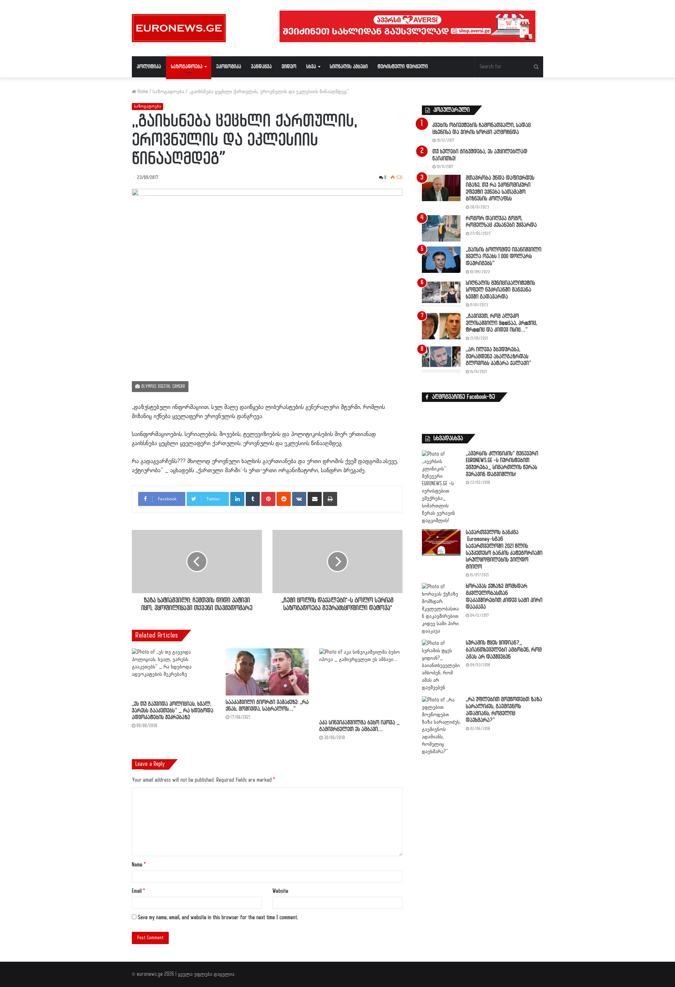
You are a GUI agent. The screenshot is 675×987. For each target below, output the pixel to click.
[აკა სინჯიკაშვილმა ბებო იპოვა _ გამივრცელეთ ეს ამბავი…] (361, 682)
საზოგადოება (186, 67)
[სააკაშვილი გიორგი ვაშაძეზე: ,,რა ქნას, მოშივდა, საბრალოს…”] (267, 671)
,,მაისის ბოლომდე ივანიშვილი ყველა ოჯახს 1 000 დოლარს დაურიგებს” (503, 257)
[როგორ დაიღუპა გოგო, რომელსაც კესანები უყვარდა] (441, 228)
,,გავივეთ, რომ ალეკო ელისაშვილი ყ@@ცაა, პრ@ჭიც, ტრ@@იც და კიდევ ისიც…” (501, 323)
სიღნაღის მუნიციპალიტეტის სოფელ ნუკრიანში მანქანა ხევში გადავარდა (500, 290)
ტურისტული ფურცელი (403, 67)
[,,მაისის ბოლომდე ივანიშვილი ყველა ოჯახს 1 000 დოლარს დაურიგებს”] (441, 259)
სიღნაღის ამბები (349, 67)
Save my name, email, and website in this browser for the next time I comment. (218, 917)
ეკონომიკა (228, 67)
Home (142, 91)
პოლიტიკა (149, 67)
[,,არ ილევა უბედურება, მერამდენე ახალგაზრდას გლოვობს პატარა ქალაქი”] (441, 359)
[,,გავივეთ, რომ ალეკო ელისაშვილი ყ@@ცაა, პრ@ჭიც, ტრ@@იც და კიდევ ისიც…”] (441, 326)
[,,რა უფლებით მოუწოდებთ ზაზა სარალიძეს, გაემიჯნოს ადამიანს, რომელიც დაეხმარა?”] (441, 725)
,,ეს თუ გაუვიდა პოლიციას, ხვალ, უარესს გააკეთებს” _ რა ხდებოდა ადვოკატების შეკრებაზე (172, 710)
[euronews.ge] (179, 28)
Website (280, 891)
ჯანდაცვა (261, 67)
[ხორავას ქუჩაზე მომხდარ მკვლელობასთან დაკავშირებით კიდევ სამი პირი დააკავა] (441, 609)
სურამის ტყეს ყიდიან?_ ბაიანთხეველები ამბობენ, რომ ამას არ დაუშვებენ (504, 650)
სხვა (311, 67)
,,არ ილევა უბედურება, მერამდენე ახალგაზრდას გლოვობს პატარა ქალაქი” (498, 356)
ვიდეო (289, 67)
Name (139, 864)
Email (138, 891)
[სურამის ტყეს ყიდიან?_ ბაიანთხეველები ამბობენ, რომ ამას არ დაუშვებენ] (441, 665)
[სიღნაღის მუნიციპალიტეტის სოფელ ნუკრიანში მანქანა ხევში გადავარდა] (441, 293)
